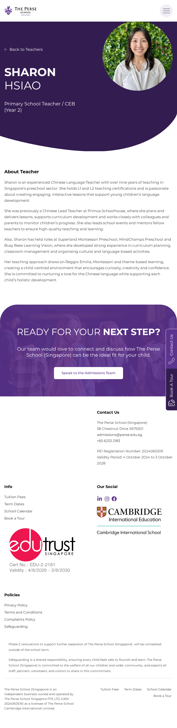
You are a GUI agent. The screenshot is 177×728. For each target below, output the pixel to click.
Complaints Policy (19, 619)
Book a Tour (14, 518)
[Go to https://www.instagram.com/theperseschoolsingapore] (106, 499)
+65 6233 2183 (108, 441)
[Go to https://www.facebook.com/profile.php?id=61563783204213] (114, 499)
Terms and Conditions (23, 612)
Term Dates (14, 504)
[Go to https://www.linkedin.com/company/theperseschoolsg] (99, 499)
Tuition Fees (14, 497)
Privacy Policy (16, 605)
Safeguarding (16, 626)
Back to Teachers (25, 49)
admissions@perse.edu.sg (119, 435)
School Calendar (18, 511)
